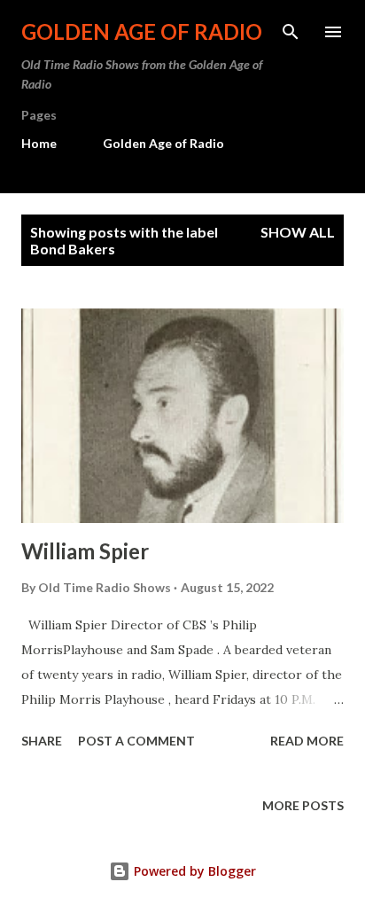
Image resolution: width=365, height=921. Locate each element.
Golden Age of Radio (141, 31)
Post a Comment (136, 740)
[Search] (290, 32)
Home (39, 143)
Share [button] (41, 740)
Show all (297, 231)
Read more (307, 740)
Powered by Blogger (193, 870)
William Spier (85, 551)
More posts (303, 805)
